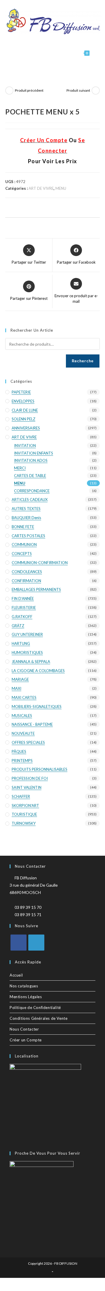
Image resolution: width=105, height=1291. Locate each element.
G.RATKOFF (22, 616)
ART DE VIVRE (41, 188)
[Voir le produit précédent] (9, 90)
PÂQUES (19, 751)
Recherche (83, 360)
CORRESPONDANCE (32, 490)
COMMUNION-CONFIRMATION (40, 562)
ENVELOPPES (23, 401)
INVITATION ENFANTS (33, 453)
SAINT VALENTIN (26, 787)
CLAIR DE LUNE (25, 410)
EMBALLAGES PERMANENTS (36, 589)
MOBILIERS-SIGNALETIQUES (37, 706)
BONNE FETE (23, 526)
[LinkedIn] (36, 943)
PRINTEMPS (22, 760)
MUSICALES (22, 715)
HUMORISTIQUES (27, 652)
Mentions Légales (26, 996)
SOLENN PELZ (23, 419)
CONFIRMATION (26, 580)
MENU (60, 188)
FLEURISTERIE (24, 607)
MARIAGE (20, 679)
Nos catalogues (24, 986)
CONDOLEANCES (27, 571)
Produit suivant (78, 90)
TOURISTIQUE (24, 814)
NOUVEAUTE (23, 733)
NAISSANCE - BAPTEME (32, 724)
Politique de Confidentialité (35, 1007)
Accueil (16, 975)
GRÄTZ (18, 625)
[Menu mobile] (95, 53)
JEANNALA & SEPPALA (31, 661)
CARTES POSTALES (28, 535)
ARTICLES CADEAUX (30, 499)
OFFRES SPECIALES (28, 742)
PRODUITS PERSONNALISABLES (39, 769)
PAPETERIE (21, 392)
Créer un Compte (26, 1040)
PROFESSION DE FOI (30, 778)
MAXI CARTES (24, 697)
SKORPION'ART (25, 805)
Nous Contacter (24, 1029)
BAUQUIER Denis (26, 517)
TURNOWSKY (24, 823)
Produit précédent (29, 90)
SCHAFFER (21, 796)
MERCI (20, 468)
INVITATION (25, 445)
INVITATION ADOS (31, 460)
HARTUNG (21, 643)
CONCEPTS (22, 553)
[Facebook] (18, 943)
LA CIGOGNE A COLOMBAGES (38, 670)
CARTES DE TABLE (30, 475)
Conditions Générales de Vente (38, 1018)
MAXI (16, 688)
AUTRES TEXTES (26, 508)
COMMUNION (24, 544)
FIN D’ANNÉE (23, 598)
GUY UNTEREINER (27, 634)
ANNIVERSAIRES (26, 428)
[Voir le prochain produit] (96, 90)
